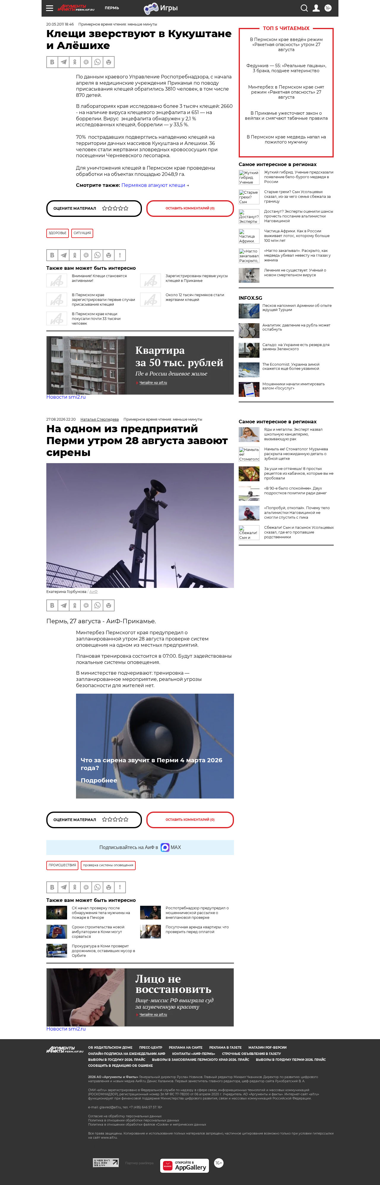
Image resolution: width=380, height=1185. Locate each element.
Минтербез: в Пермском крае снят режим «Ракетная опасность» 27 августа (286, 92)
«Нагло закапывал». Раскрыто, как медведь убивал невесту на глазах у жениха (297, 255)
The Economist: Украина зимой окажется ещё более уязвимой (290, 366)
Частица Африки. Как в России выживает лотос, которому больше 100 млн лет (297, 236)
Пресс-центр (150, 1048)
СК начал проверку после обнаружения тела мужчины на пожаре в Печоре (101, 913)
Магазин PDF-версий (267, 1048)
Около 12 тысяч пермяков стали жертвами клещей (195, 297)
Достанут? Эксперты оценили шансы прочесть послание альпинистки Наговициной (298, 216)
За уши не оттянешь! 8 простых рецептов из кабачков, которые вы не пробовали (298, 473)
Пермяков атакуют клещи (153, 185)
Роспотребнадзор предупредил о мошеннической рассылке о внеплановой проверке (197, 913)
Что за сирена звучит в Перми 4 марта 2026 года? (151, 764)
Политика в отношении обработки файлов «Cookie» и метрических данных (147, 1124)
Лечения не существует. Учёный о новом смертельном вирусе (295, 272)
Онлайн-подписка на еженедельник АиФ (126, 1054)
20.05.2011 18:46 (60, 24)
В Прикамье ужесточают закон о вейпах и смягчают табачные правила (286, 116)
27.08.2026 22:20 (61, 419)
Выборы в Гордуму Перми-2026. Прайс (291, 1060)
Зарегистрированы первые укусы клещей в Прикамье (197, 278)
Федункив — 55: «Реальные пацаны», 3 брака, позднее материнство (286, 68)
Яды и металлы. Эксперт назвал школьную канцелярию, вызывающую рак (293, 434)
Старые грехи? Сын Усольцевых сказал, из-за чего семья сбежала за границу (297, 196)
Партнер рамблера (139, 1163)
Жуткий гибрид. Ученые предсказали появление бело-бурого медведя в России (298, 177)
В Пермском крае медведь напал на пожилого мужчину (286, 140)
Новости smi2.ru (66, 397)
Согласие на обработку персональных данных (125, 1116)
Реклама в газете (225, 1048)
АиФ (93, 591)
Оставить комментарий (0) (190, 208)
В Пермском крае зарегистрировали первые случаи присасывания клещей (103, 300)
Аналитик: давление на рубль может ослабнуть (296, 327)
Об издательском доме (110, 1048)
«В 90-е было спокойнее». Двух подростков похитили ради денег (295, 490)
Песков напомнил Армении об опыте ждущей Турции (297, 308)
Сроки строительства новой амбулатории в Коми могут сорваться (98, 932)
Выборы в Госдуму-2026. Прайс (116, 1060)
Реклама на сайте (185, 1048)
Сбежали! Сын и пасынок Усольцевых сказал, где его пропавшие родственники (299, 532)
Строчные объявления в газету (251, 1054)
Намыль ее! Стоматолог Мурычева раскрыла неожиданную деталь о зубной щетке (296, 454)
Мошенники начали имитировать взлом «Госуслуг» (293, 386)
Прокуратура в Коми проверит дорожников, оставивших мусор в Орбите (103, 951)
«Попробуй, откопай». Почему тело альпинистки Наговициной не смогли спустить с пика (297, 513)
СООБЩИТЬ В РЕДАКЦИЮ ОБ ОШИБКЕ (120, 1066)
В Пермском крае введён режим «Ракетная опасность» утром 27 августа (286, 44)
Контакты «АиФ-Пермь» (193, 1054)
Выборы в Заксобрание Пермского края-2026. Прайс (200, 1060)
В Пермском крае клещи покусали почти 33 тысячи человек (96, 319)
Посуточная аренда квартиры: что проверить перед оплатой (197, 929)
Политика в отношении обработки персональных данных (133, 1120)
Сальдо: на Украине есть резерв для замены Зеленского (296, 347)
